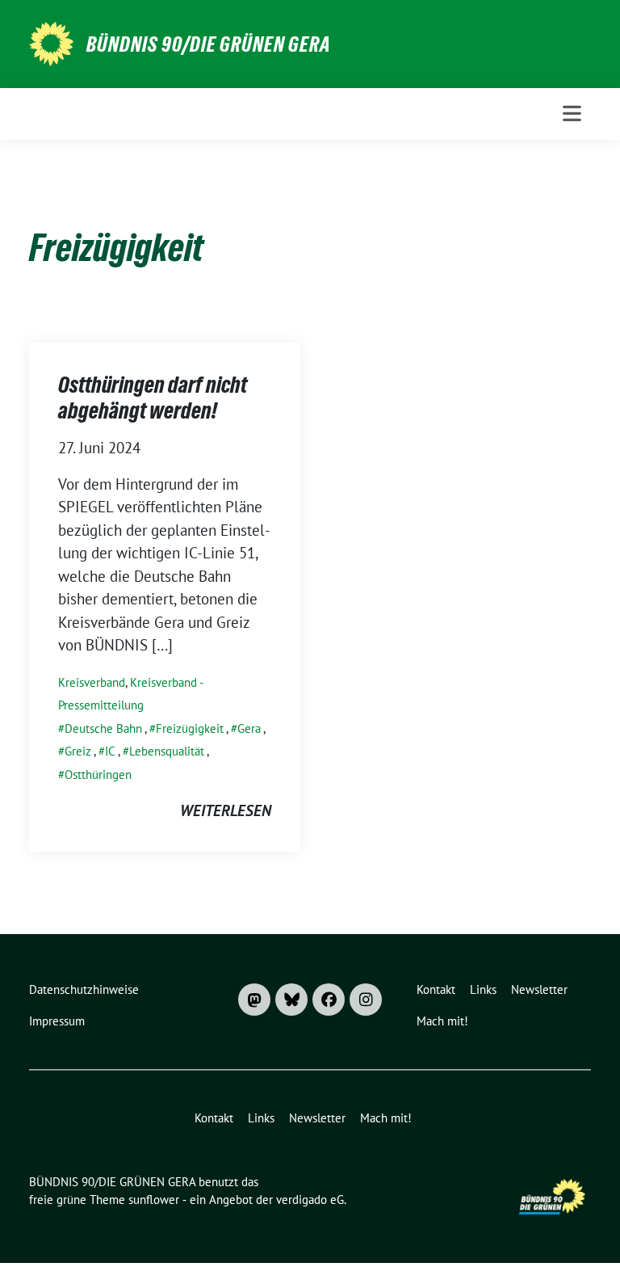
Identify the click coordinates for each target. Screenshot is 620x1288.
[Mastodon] (254, 999)
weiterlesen (225, 810)
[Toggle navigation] (572, 113)
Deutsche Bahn (103, 728)
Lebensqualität (166, 751)
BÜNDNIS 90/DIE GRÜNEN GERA (208, 44)
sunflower (153, 1199)
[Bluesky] (291, 999)
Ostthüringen (98, 774)
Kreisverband (91, 682)
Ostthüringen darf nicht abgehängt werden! (152, 397)
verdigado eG (310, 1199)
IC (110, 751)
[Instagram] (366, 999)
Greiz (78, 751)
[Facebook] (328, 999)
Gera (249, 728)
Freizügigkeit (190, 728)
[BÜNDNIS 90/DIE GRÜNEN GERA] (51, 42)
